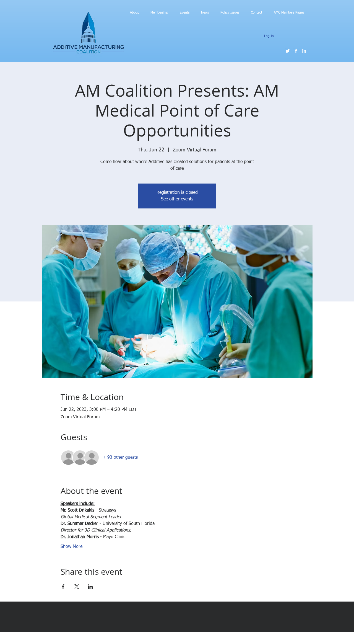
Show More (71, 547)
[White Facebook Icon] (296, 51)
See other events (177, 199)
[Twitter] (287, 51)
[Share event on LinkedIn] (90, 586)
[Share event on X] (76, 586)
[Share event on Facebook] (63, 586)
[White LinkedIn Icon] (304, 51)
